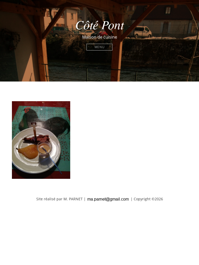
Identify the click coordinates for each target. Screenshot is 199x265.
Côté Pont (99, 24)
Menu (100, 47)
